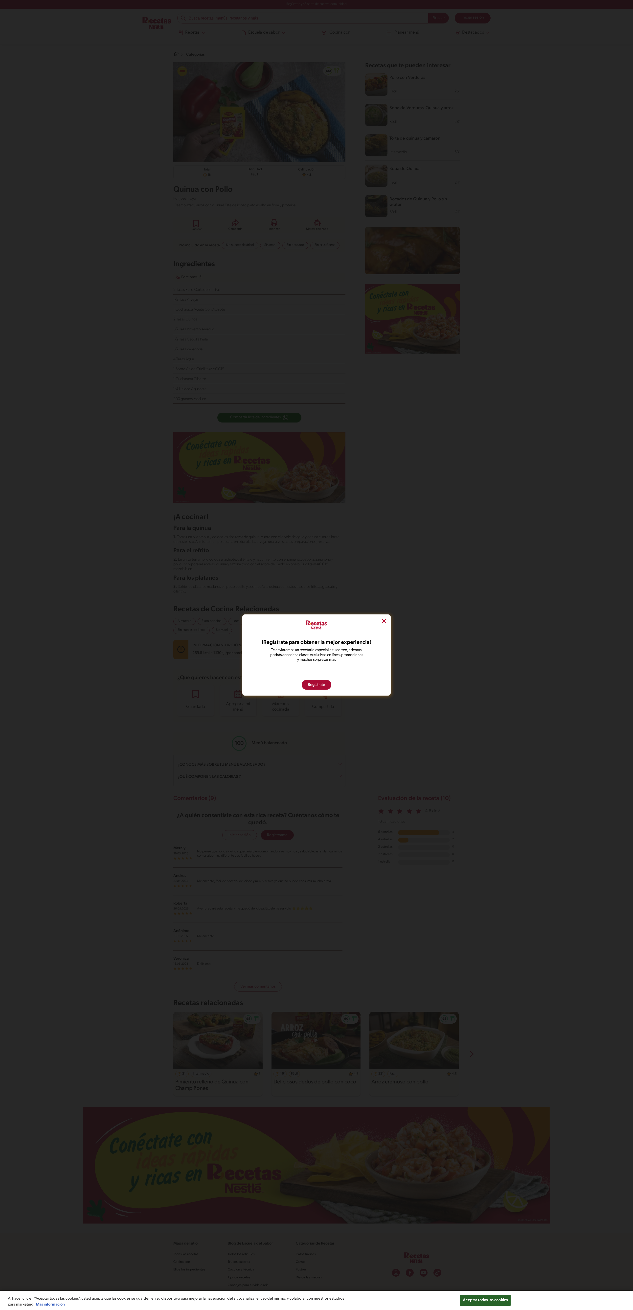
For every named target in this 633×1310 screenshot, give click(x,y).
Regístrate (316, 685)
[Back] (384, 621)
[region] (316, 1300)
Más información (50, 1305)
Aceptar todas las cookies (485, 1300)
